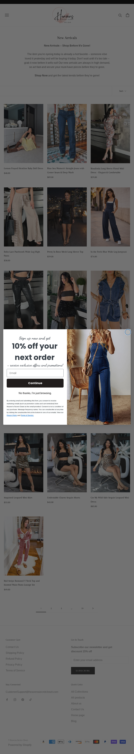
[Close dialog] (128, 332)
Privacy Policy (12, 415)
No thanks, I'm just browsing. (35, 393)
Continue (35, 383)
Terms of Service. (27, 415)
